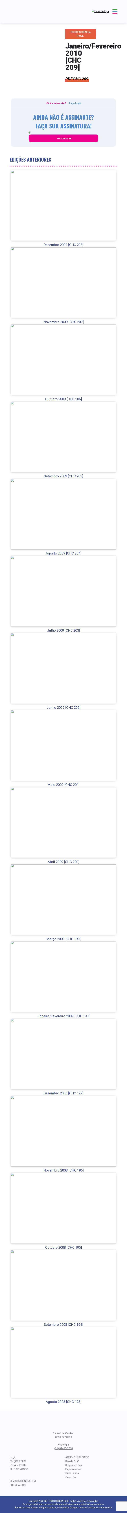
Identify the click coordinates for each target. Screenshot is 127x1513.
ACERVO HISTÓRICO (77, 1457)
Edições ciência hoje (81, 34)
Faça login (75, 103)
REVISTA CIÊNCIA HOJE (23, 1481)
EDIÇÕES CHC (18, 1461)
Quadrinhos (72, 1473)
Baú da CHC (72, 1461)
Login (13, 1457)
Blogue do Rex (73, 1465)
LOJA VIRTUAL (18, 1465)
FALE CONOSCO (19, 1469)
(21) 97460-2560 (63, 1448)
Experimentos (73, 1469)
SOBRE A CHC (18, 1485)
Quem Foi (71, 1477)
